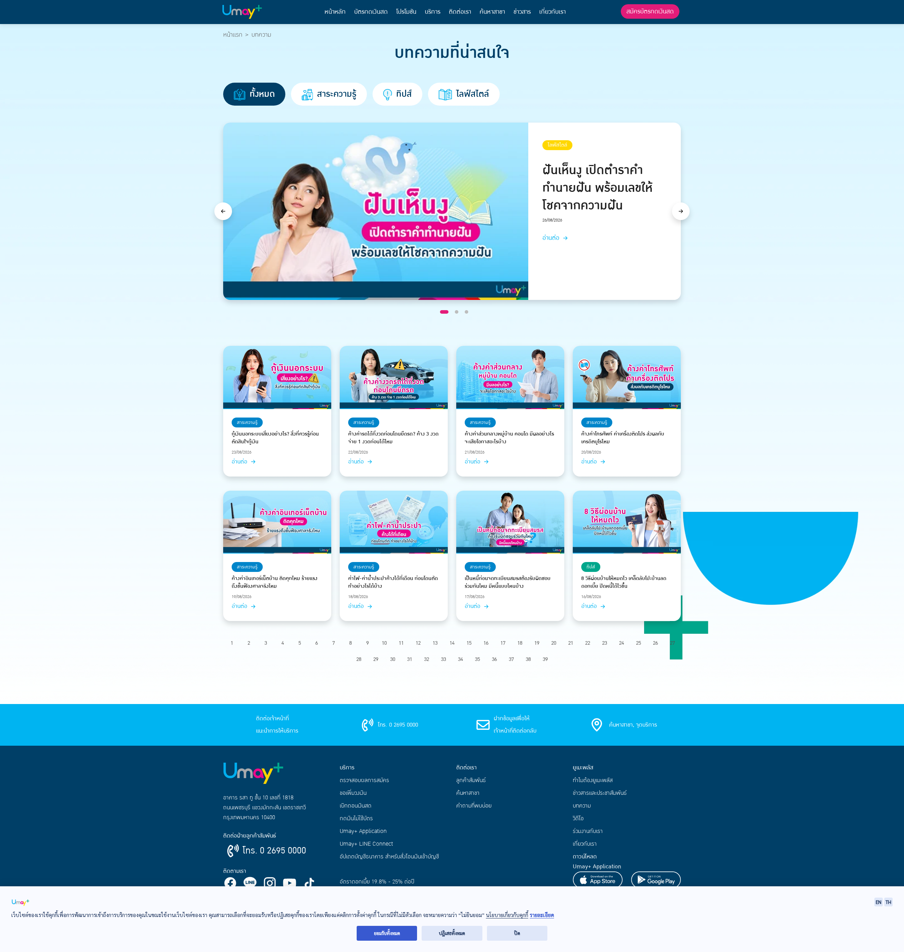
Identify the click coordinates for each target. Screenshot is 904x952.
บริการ (432, 12)
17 (502, 643)
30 (392, 659)
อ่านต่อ (551, 238)
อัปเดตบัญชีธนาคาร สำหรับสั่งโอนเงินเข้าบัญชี (389, 857)
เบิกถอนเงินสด (355, 806)
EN (878, 902)
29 (375, 659)
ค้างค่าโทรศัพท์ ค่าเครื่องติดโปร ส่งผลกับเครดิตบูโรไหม (622, 438)
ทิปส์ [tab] (403, 94)
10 (384, 643)
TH (888, 902)
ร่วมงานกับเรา (588, 831)
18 (519, 643)
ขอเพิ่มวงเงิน (353, 793)
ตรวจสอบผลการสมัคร (364, 780)
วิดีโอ (578, 818)
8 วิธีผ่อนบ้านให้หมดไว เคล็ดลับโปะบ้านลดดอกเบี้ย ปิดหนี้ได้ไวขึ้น (623, 582)
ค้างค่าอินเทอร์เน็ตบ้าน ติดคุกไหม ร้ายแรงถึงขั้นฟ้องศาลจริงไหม (274, 582)
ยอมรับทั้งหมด (387, 933)
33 (443, 659)
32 (426, 659)
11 (401, 643)
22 (587, 643)
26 (655, 643)
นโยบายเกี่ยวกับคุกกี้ (507, 915)
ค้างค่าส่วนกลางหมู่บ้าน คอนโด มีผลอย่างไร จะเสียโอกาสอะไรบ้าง (509, 438)
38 (528, 659)
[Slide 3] (466, 312)
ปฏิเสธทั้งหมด (452, 933)
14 (452, 643)
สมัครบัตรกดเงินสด (650, 11)
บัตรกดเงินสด (371, 12)
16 (485, 643)
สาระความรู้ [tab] (335, 94)
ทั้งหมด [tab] (261, 94)
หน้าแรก (232, 35)
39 (545, 659)
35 (477, 659)
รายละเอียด (542, 915)
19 (536, 643)
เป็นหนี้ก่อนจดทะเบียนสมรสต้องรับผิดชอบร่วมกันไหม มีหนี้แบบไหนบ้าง (508, 582)
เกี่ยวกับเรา (552, 12)
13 (435, 643)
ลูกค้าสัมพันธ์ (471, 780)
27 (672, 643)
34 (460, 659)
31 (409, 659)
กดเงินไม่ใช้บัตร (356, 818)
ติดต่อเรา (460, 12)
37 (511, 659)
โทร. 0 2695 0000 (274, 850)
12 (418, 643)
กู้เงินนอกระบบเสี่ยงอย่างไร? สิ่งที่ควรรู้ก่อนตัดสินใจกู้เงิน (275, 438)
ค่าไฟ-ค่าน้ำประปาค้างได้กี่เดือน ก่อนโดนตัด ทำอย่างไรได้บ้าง (393, 582)
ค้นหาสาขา (492, 12)
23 (604, 643)
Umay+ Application (363, 831)
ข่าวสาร (522, 12)
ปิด (517, 933)
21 (570, 643)
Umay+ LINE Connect (366, 844)
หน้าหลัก (335, 12)
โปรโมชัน (406, 12)
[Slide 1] (444, 312)
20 (553, 643)
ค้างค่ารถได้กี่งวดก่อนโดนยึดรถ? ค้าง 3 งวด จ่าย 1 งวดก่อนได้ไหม (393, 438)
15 (468, 643)
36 (494, 659)
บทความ (582, 806)
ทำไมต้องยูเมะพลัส (593, 780)
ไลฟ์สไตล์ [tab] (471, 94)
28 (358, 659)
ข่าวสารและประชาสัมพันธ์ (600, 793)
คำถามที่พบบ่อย (474, 806)
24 (621, 643)
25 (638, 643)
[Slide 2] (456, 312)
